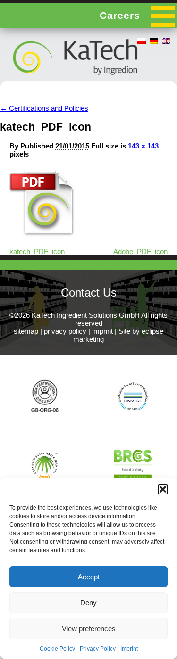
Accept (89, 577)
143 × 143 (143, 146)
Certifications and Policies (44, 108)
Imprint (129, 648)
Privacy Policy (98, 648)
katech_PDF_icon (37, 251)
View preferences (89, 629)
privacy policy (65, 331)
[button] (163, 489)
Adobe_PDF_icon (140, 251)
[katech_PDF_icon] (43, 235)
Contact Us (89, 292)
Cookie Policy (57, 648)
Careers (120, 15)
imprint (102, 331)
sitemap (26, 331)
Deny (88, 603)
